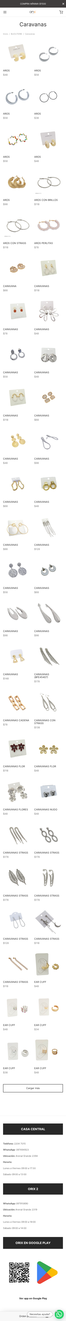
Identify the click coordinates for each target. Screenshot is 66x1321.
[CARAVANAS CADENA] (17, 702)
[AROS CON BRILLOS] (48, 182)
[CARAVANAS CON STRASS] (48, 702)
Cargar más (33, 1088)
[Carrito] (61, 12)
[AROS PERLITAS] (48, 225)
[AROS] (17, 52)
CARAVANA (9, 286)
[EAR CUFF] (48, 964)
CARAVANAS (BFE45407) (41, 676)
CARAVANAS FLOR (14, 766)
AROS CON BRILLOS (46, 199)
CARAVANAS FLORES (15, 809)
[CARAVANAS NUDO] (48, 791)
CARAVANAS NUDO (45, 809)
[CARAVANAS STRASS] (17, 834)
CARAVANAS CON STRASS (44, 722)
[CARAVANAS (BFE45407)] (48, 656)
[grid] (47, 1316)
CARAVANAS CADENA (16, 720)
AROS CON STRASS (14, 242)
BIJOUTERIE (16, 34)
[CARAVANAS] (48, 268)
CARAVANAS (41, 286)
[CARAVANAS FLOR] (17, 748)
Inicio (5, 34)
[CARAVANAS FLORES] (17, 791)
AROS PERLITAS (43, 242)
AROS (6, 70)
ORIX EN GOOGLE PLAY (33, 1243)
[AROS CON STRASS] (17, 225)
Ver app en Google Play (33, 1298)
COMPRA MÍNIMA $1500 (33, 3)
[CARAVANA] (17, 268)
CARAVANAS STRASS (15, 852)
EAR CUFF (40, 981)
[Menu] (5, 12)
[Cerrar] (63, 4)
